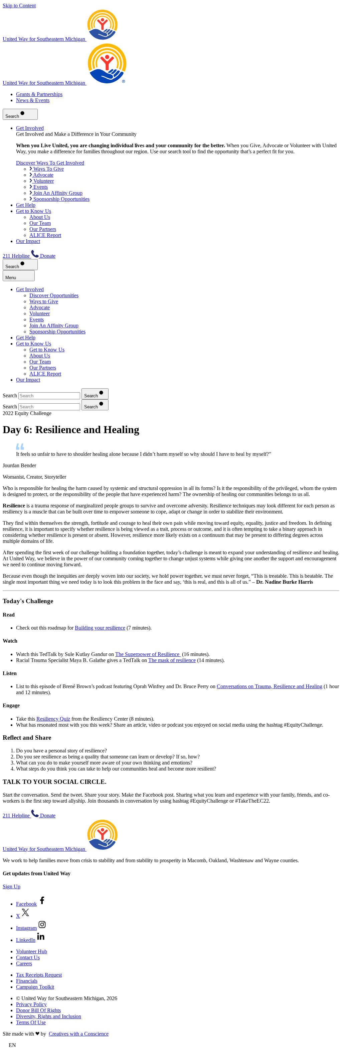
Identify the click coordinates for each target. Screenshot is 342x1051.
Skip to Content (19, 5)
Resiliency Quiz (53, 719)
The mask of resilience (172, 660)
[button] (171, 1045)
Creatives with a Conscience (79, 1034)
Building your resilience (100, 628)
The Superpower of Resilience (148, 654)
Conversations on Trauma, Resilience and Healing (269, 686)
